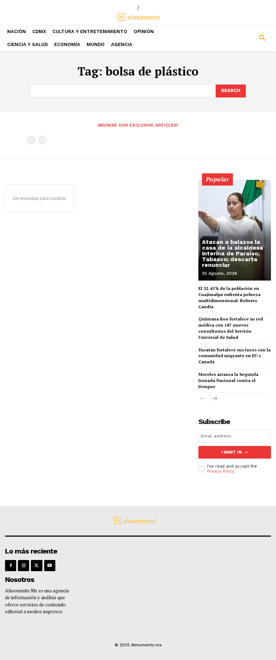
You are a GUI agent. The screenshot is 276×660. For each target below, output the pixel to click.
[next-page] (214, 399)
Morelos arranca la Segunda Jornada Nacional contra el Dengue (228, 380)
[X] (36, 565)
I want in (231, 452)
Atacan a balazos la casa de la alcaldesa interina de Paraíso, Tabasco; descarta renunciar (232, 253)
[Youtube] (49, 565)
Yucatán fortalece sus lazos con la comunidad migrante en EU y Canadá (234, 356)
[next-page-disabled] (42, 140)
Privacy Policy (220, 471)
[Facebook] (10, 565)
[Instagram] (23, 565)
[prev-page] (31, 140)
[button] (241, 38)
